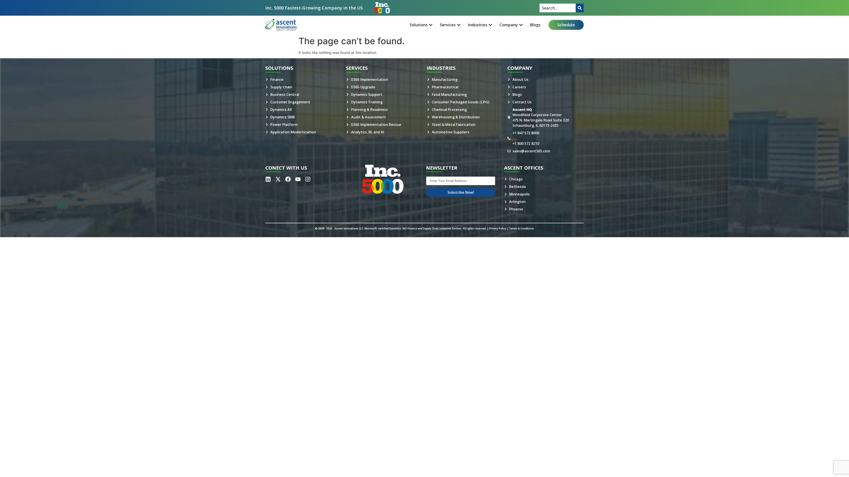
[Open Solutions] (431, 25)
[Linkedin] (268, 179)
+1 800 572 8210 (525, 143)
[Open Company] (521, 25)
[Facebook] (288, 179)
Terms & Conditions (521, 228)
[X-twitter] (278, 179)
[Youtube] (298, 179)
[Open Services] (459, 25)
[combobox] (557, 8)
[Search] (580, 8)
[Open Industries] (490, 25)
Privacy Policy (497, 228)
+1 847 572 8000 (525, 133)
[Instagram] (308, 179)
